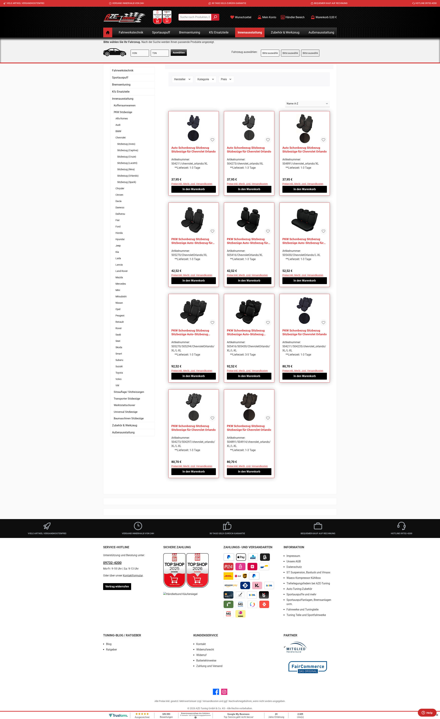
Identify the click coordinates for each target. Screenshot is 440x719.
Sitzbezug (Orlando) (128, 175)
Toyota (119, 372)
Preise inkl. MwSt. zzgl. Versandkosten (191, 183)
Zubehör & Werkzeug (124, 425)
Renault (120, 322)
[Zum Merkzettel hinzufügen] (212, 139)
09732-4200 (112, 563)
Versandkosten (210, 701)
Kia (117, 252)
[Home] (107, 32)
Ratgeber (111, 649)
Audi (118, 124)
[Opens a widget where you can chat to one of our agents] (427, 713)
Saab (118, 334)
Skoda (119, 347)
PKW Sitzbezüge (123, 112)
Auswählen (179, 52)
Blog (109, 644)
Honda (119, 233)
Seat (118, 341)
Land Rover (122, 271)
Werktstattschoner (124, 405)
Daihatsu (120, 213)
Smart (119, 353)
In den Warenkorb (194, 189)
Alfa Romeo (122, 118)
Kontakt (201, 644)
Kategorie (203, 79)
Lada (118, 258)
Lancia (119, 264)
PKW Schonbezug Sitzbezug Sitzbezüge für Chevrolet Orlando (304, 332)
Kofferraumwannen (124, 105)
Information (294, 547)
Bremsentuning (121, 84)
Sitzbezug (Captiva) (127, 150)
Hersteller (180, 79)
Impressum (293, 556)
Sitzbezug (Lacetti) (127, 163)
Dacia (119, 201)
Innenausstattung (122, 98)
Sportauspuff (120, 77)
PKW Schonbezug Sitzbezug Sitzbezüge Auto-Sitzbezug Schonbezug (190, 332)
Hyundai (120, 239)
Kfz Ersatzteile (120, 91)
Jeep (118, 245)
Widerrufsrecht (205, 649)
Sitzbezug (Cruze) (126, 156)
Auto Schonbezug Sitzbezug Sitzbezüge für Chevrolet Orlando (193, 149)
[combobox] (194, 17)
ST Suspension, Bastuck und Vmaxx (308, 572)
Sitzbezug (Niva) (126, 169)
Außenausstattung (123, 432)
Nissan (119, 302)
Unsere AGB (294, 561)
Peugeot (120, 315)
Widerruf (201, 655)
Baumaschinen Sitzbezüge (129, 418)
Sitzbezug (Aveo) (126, 144)
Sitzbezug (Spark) (126, 182)
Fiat (118, 220)
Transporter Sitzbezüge (127, 398)
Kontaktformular (133, 575)
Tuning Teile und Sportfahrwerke (306, 615)
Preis (224, 79)
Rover (119, 328)
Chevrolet (121, 137)
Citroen (119, 194)
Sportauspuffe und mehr (301, 594)
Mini (118, 290)
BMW (118, 131)
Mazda (119, 277)
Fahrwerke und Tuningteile (302, 609)
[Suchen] (215, 17)
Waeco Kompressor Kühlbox (304, 578)
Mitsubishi (121, 296)
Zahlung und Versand (209, 666)
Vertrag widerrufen (117, 586)
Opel (118, 309)
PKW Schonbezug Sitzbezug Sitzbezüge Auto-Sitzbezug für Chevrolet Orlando (191, 241)
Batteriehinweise (206, 660)
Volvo (119, 379)
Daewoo (120, 207)
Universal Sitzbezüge (126, 411)
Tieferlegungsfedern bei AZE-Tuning (308, 583)
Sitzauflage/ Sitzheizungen (129, 392)
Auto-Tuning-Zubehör (299, 589)
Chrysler (120, 188)
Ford (118, 226)
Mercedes (121, 283)
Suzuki (119, 366)
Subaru (119, 360)
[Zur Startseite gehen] (124, 17)
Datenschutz (294, 567)
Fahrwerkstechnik (122, 70)
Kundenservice (205, 635)
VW (117, 385)
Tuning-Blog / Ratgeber (122, 635)
